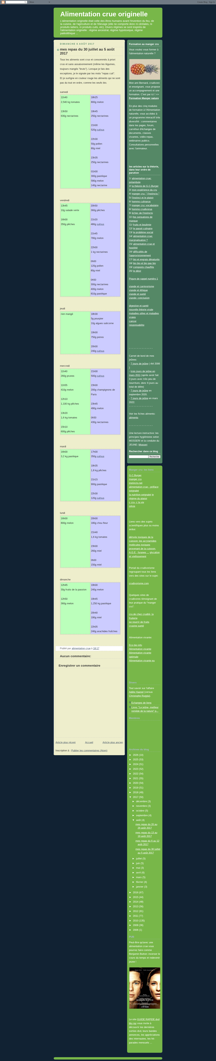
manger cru (135, 479)
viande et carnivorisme (141, 286)
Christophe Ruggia (139, 695)
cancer (133, 321)
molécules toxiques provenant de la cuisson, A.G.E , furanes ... (142, 548)
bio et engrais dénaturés (146, 259)
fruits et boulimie (142, 224)
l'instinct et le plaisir (143, 197)
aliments (133, 417)
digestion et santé (138, 305)
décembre (142, 801)
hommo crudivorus (142, 209)
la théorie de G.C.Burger (145, 186)
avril (139, 872)
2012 (136, 911)
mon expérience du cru (144, 189)
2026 (136, 754)
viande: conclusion (139, 297)
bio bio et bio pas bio (144, 263)
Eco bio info (135, 645)
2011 (136, 915)
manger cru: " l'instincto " (145, 193)
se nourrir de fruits (139, 621)
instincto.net (135, 482)
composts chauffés (143, 267)
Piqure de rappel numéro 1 (143, 278)
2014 (136, 901)
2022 (136, 773)
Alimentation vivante (140, 648)
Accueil (89, 742)
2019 (136, 787)
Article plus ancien (113, 742)
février (140, 881)
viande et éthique (138, 290)
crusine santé (136, 625)
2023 (136, 768)
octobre (140, 810)
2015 (136, 897)
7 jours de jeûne (139, 363)
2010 (136, 920)
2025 (136, 759)
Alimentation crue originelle (104, 14)
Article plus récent (66, 742)
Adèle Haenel (136, 691)
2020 (136, 782)
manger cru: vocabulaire (145, 205)
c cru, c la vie (136, 502)
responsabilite (136, 325)
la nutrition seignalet (140, 494)
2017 (136, 797)
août (139, 820)
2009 (136, 925)
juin (138, 863)
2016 (136, 892)
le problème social (143, 232)
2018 (136, 792)
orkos (132, 506)
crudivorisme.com (139, 583)
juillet (139, 858)
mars (139, 877)
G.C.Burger (135, 475)
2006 (136, 929)
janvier (140, 886)
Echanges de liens (141, 702)
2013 (136, 906)
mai (138, 867)
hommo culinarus (141, 201)
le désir (137, 270)
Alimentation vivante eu (142, 660)
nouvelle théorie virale (141, 309)
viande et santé (137, 294)
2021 (136, 778)
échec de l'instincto (142, 212)
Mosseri (143, 444)
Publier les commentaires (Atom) (89, 750)
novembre (142, 805)
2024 (136, 764)
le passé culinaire (142, 228)
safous (100, 129)
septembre (142, 815)
